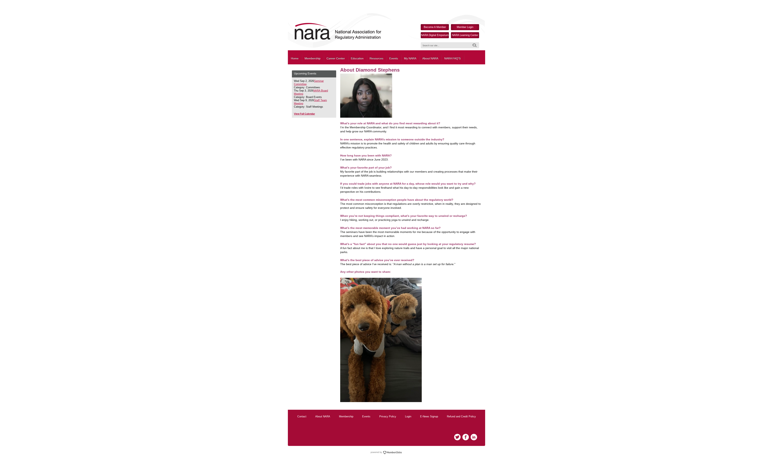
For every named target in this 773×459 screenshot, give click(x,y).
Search (474, 45)
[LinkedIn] (474, 437)
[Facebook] (465, 437)
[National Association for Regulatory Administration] (338, 39)
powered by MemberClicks (386, 452)
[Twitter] (457, 437)
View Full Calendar (304, 113)
